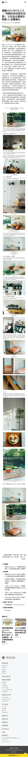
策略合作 (4, 710)
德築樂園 (5, 725)
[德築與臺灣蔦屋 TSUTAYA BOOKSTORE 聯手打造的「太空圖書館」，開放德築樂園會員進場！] (7, 622)
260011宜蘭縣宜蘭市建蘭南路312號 (10, 737)
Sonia (5, 22)
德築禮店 (5, 722)
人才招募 (4, 706)
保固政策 (16, 748)
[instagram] (12, 752)
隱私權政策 (12, 748)
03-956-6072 (5, 739)
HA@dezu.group (6, 741)
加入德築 (5, 704)
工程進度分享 (5, 691)
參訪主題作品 (6, 676)
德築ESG (5, 716)
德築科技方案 (6, 695)
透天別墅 (4, 684)
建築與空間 (17, 22)
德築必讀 (5, 663)
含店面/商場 (5, 686)
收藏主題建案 (6, 680)
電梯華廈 (4, 682)
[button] (3, 632)
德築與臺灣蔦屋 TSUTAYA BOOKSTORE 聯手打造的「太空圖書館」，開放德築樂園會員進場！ (7, 635)
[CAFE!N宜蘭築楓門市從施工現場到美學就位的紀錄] (20, 622)
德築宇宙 (5, 719)
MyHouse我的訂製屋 (7, 689)
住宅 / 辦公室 (5, 687)
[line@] (15, 752)
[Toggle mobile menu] (25, 2)
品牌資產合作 (5, 712)
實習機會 (4, 708)
